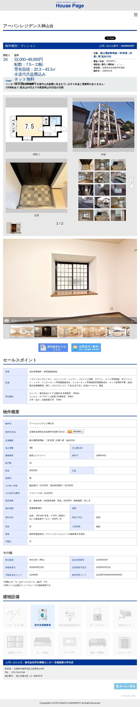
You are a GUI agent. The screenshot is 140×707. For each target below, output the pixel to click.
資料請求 (53, 347)
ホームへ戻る (125, 686)
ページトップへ (128, 696)
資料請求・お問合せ (86, 347)
